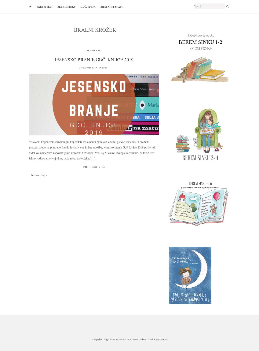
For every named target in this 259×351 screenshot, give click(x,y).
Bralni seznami (112, 6)
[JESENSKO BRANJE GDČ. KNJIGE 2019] (94, 104)
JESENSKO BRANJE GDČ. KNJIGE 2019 (94, 60)
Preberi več (94, 166)
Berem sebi (45, 6)
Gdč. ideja (88, 6)
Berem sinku (66, 6)
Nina (104, 67)
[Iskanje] (227, 6)
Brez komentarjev (39, 175)
